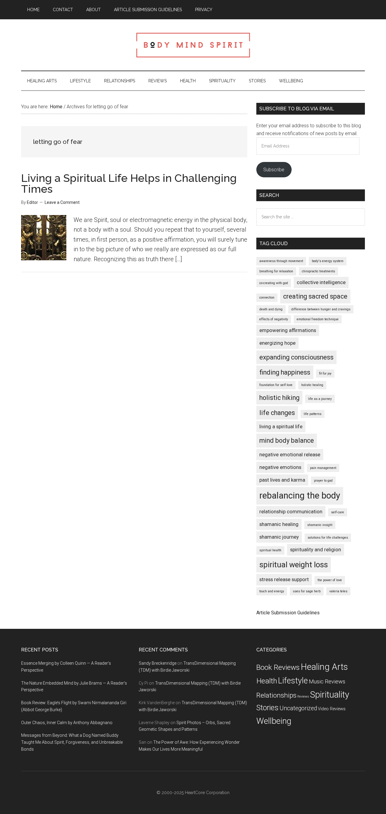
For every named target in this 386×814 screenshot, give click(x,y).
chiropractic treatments (318, 271)
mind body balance (286, 440)
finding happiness (284, 372)
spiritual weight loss (293, 564)
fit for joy (325, 373)
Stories (267, 707)
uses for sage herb (307, 591)
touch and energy (271, 591)
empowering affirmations (287, 330)
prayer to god (323, 481)
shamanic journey (279, 537)
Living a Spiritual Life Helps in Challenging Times (129, 183)
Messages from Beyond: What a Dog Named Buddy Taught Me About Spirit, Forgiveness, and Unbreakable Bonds (72, 742)
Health (266, 680)
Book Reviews (278, 667)
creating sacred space (315, 296)
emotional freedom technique (318, 319)
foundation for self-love (276, 385)
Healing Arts (324, 667)
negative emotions (280, 467)
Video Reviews (332, 708)
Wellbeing (273, 721)
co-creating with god (273, 283)
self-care (337, 512)
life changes (277, 413)
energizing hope (277, 343)
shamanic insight (319, 525)
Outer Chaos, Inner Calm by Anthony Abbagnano (66, 722)
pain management (323, 468)
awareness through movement (281, 261)
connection (266, 297)
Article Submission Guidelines (288, 613)
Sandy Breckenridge (157, 663)
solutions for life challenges (328, 538)
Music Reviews (327, 681)
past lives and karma (282, 480)
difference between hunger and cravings (320, 309)
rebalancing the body (299, 495)
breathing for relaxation (276, 271)
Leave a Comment (62, 202)
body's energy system (327, 261)
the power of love (330, 580)
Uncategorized (298, 708)
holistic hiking (279, 397)
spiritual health (270, 550)
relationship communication (290, 511)
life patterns (312, 414)
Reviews (303, 696)
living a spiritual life (280, 426)
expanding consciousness (296, 357)
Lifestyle (293, 681)
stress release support (284, 579)
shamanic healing (279, 524)
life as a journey (320, 399)
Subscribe (273, 170)
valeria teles (338, 591)
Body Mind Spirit (193, 45)
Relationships (276, 695)
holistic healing (312, 385)
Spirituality (329, 694)
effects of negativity (273, 319)
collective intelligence (321, 282)
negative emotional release (289, 454)
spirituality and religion (315, 549)
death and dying (271, 309)
